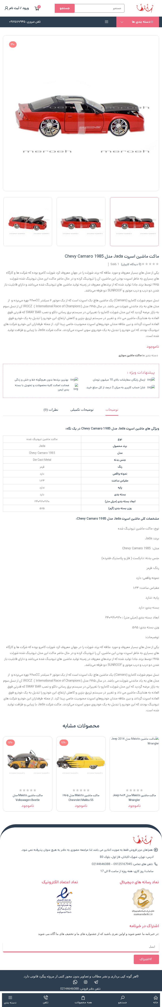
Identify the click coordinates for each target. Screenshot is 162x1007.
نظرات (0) (51, 410)
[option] (134, 221)
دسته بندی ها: (149, 355)
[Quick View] (139, 784)
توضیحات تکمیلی (82, 410)
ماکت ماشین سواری (130, 355)
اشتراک (144, 959)
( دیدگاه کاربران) (131, 264)
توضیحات (111, 410)
